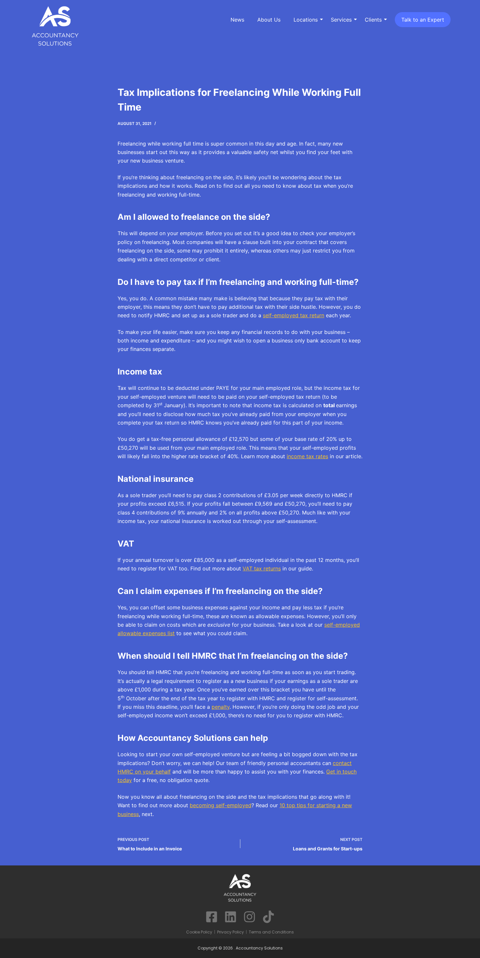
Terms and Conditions (271, 932)
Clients (373, 19)
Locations (306, 19)
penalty (221, 707)
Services (341, 19)
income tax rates (307, 456)
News (237, 19)
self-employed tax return (293, 315)
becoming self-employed (220, 805)
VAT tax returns (262, 568)
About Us (268, 19)
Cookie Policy (199, 932)
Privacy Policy (230, 932)
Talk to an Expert (422, 19)
